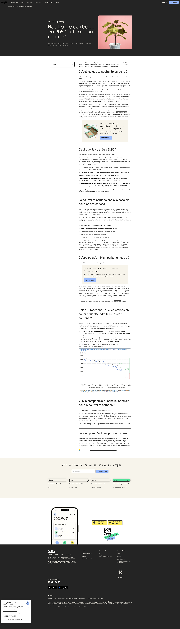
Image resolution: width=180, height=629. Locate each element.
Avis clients (56, 2)
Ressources (48, 2)
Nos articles (13, 6)
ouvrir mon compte (106, 137)
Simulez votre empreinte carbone (105, 556)
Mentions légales (81, 598)
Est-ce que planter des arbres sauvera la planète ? (103, 450)
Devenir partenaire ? (121, 559)
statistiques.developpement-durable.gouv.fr (90, 346)
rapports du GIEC (89, 98)
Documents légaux (73, 598)
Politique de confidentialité (63, 598)
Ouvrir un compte (102, 471)
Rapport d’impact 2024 (121, 564)
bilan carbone (119, 209)
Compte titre (84, 556)
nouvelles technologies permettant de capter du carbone (94, 191)
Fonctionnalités (38, 2)
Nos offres (29, 2)
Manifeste (119, 556)
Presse (118, 553)
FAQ (100, 553)
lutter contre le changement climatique (113, 438)
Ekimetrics (125, 94)
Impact (22, 2)
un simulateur (117, 300)
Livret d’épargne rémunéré (87, 558)
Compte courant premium (86, 553)
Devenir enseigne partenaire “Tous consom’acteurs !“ (123, 562)
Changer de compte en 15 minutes (106, 555)
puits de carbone (105, 86)
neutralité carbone (92, 81)
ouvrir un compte (89, 280)
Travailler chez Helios (121, 555)
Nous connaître (14, 2)
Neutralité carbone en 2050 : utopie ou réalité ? (25, 6)
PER (82, 555)
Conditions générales (52, 598)
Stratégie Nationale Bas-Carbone (101, 154)
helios (9, 6)
